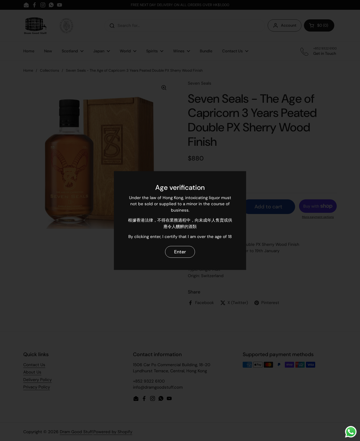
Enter (180, 252)
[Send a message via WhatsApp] (351, 432)
